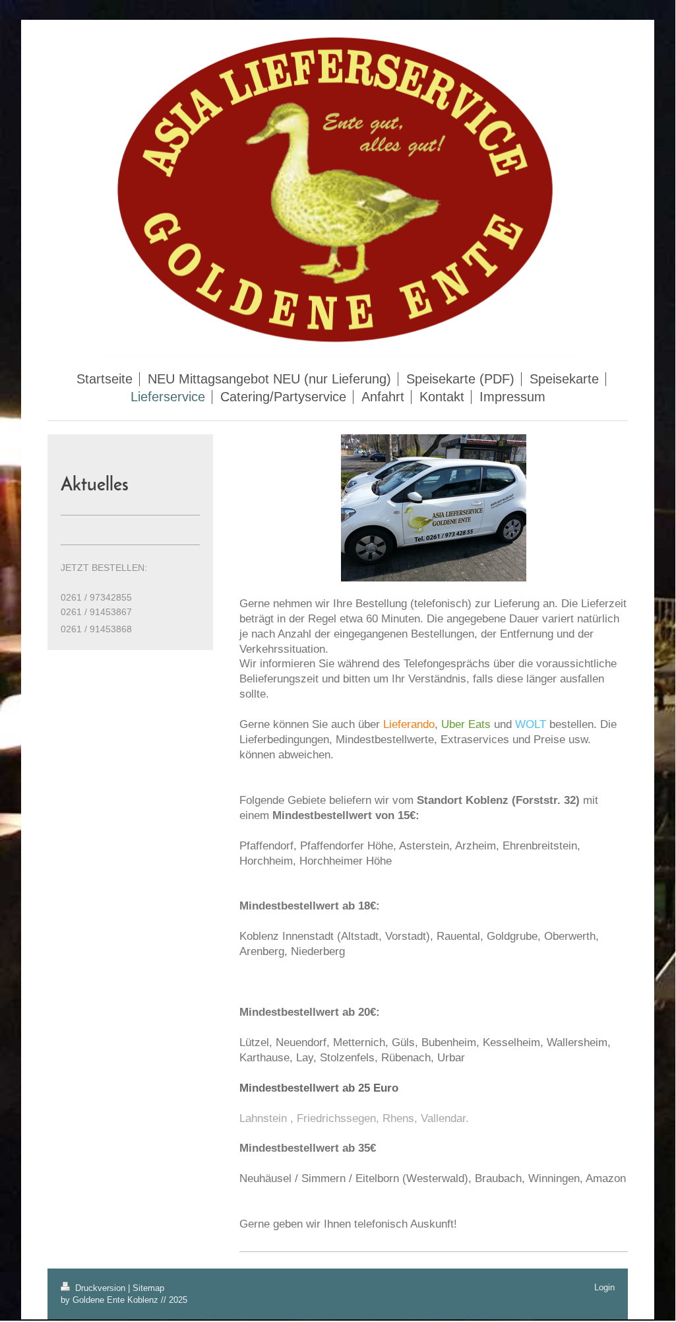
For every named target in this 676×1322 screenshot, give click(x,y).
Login (604, 1287)
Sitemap (148, 1288)
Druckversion (100, 1288)
